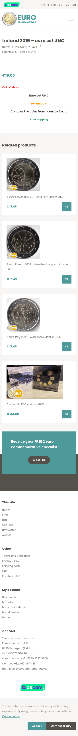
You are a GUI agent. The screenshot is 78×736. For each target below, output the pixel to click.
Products (21, 47)
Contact (7, 525)
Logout (6, 617)
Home (6, 47)
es (61, 5)
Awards (6, 535)
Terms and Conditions (16, 556)
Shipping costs (11, 566)
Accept (37, 726)
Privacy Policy (10, 561)
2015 (35, 47)
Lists (4, 520)
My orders (8, 602)
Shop (5, 515)
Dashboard (9, 597)
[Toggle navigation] (71, 18)
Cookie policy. (11, 716)
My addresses (10, 612)
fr (54, 5)
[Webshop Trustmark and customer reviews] (15, 4)
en (74, 5)
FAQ (4, 571)
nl (48, 5)
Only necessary (61, 726)
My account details (14, 607)
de (67, 5)
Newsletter (9, 530)
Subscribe (39, 460)
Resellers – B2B (11, 576)
